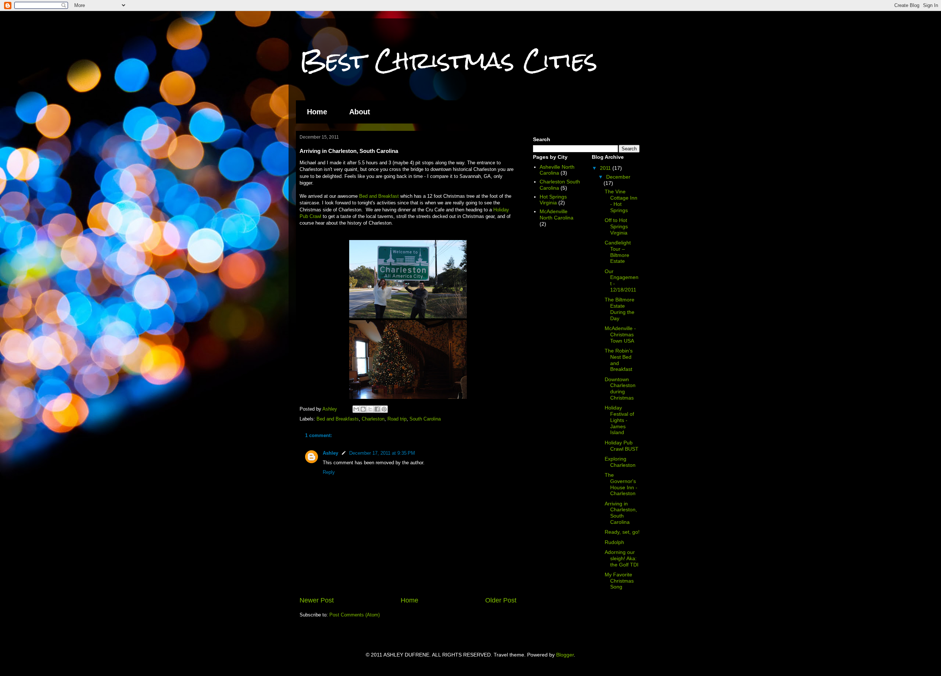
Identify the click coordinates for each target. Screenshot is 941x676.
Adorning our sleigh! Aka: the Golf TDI (621, 558)
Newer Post (317, 600)
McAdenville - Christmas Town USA (620, 334)
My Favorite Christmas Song (619, 581)
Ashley (330, 453)
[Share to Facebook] (377, 409)
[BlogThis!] (363, 409)
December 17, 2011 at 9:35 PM (382, 453)
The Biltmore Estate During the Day (619, 309)
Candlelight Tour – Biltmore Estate (618, 252)
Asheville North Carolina (557, 170)
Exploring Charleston (620, 462)
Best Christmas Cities (448, 60)
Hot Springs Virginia (553, 200)
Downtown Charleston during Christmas (620, 388)
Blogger (565, 655)
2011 (606, 168)
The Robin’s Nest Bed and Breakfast (619, 360)
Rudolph (614, 542)
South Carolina (425, 419)
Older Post (500, 600)
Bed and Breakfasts (337, 419)
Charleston (373, 419)
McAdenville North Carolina (556, 214)
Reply (329, 472)
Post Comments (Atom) (354, 615)
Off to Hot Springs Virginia (616, 226)
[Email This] (356, 409)
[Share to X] (370, 409)
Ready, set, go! (622, 532)
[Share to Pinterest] (384, 409)
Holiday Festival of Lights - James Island (619, 420)
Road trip (397, 419)
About (359, 112)
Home (317, 112)
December (618, 177)
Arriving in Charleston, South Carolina (621, 513)
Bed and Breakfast (379, 196)
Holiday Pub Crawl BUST (621, 446)
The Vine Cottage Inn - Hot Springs (621, 201)
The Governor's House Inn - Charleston (621, 484)
